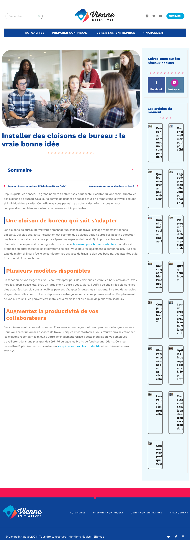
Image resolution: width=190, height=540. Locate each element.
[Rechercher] (39, 16)
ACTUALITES (35, 32)
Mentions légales (80, 536)
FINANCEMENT (154, 32)
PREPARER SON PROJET (70, 32)
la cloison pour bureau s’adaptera (94, 244)
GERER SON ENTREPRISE (115, 32)
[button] (133, 170)
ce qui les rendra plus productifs (79, 346)
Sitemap (99, 536)
